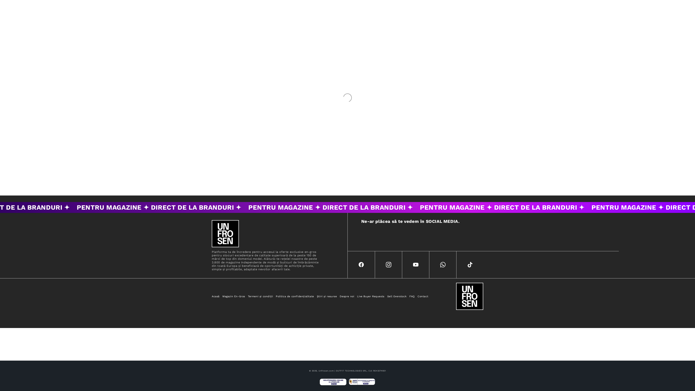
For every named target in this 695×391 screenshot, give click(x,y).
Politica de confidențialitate (295, 296)
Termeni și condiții (260, 296)
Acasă (216, 296)
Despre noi (347, 296)
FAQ (412, 296)
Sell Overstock (397, 296)
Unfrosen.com (326, 371)
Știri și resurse (327, 296)
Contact (423, 296)
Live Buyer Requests (370, 296)
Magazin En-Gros (233, 296)
